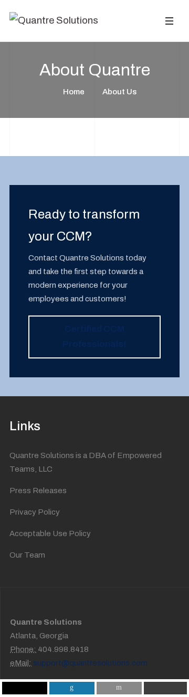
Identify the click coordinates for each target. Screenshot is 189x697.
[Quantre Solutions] (53, 20)
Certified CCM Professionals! (94, 336)
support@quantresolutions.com (90, 663)
